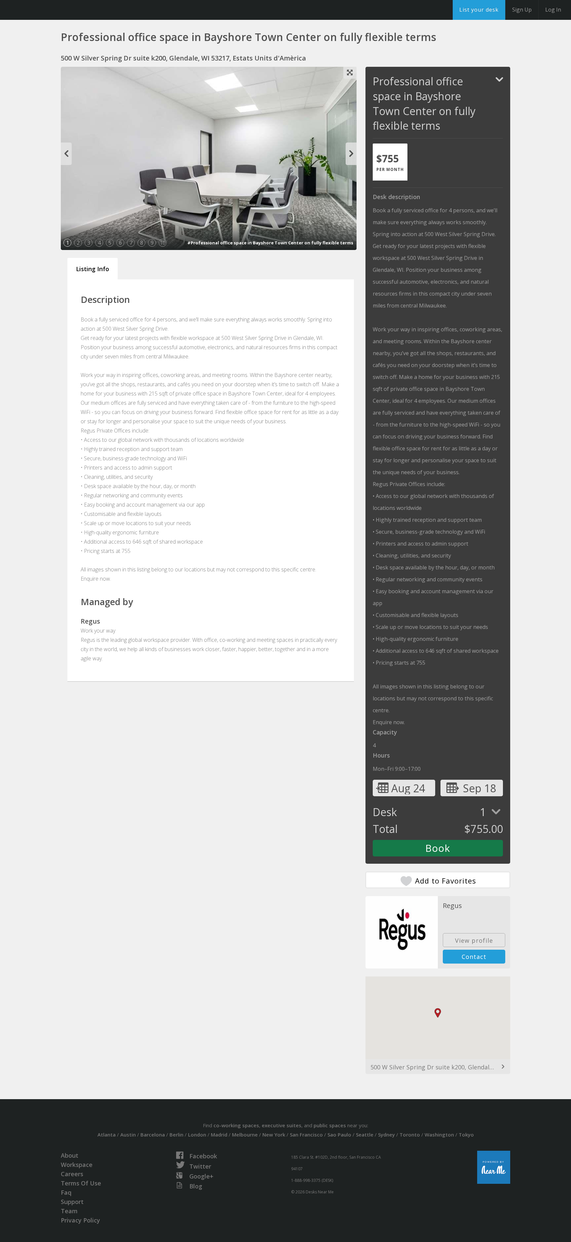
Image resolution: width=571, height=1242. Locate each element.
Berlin (176, 1134)
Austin (128, 1134)
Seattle (364, 1134)
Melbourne (245, 1134)
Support (72, 1202)
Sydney (386, 1134)
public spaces (330, 1125)
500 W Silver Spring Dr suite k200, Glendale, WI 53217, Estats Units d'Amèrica (437, 1067)
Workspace (77, 1165)
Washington (439, 1134)
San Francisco (306, 1134)
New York (273, 1134)
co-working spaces (236, 1125)
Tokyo (466, 1134)
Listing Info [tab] (92, 269)
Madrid (219, 1134)
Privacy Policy (80, 1220)
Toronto (410, 1134)
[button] (438, 1013)
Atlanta (106, 1134)
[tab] (390, 162)
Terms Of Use (81, 1183)
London (197, 1134)
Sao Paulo (339, 1134)
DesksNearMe (46, 10)
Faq (66, 1192)
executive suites (281, 1125)
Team (69, 1211)
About (69, 1155)
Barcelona (152, 1134)
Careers (72, 1174)
